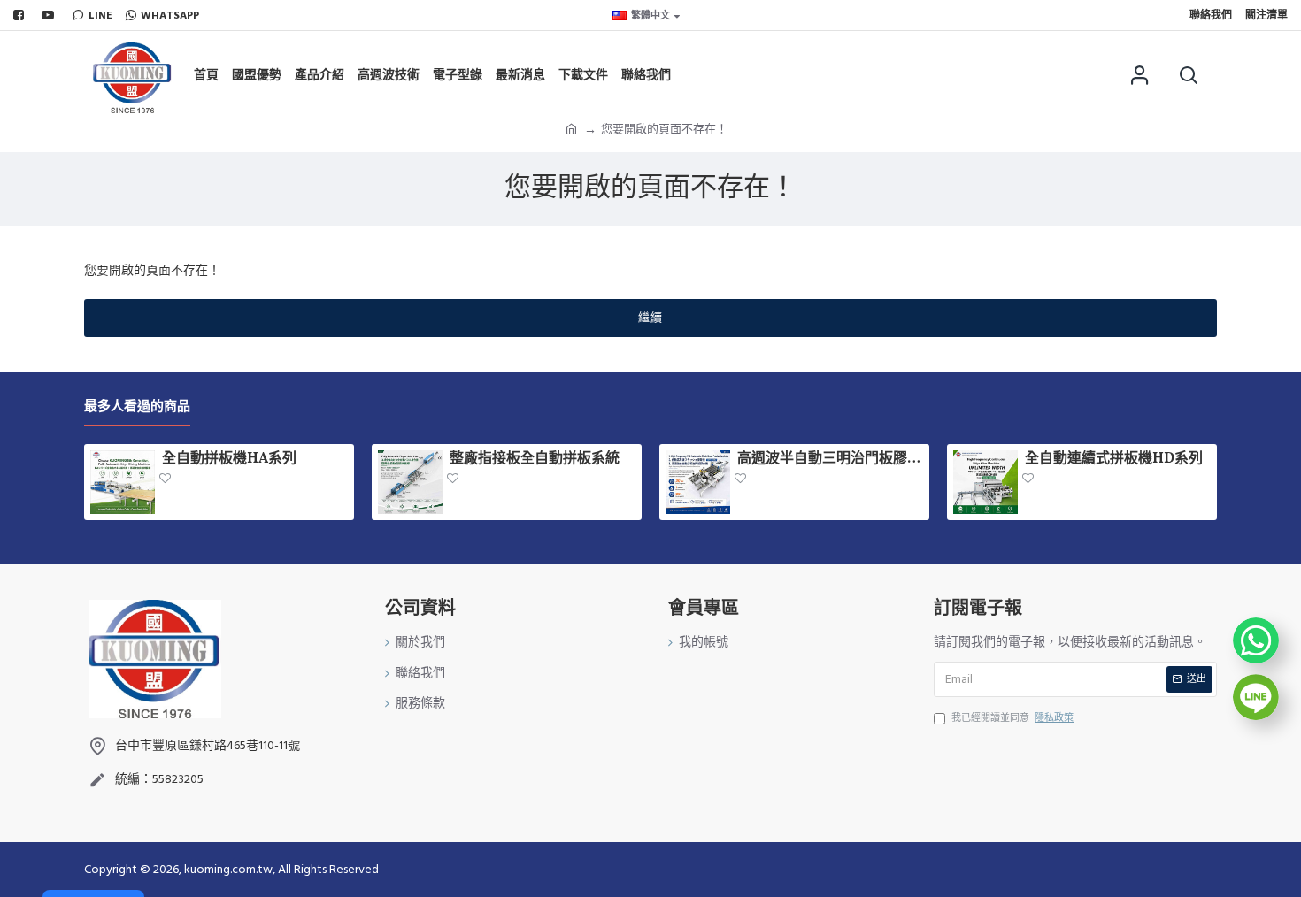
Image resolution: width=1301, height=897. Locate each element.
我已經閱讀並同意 (1012, 717)
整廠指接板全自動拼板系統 (535, 459)
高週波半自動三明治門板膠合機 (830, 459)
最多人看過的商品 (137, 407)
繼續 (650, 318)
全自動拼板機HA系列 (229, 459)
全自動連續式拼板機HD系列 (1114, 459)
